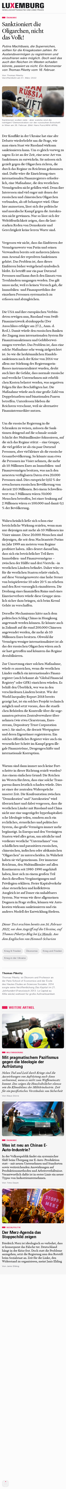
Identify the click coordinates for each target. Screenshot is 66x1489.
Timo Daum (13, 1183)
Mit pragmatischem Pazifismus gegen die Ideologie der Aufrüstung (30, 1062)
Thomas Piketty (15, 76)
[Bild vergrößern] (33, 101)
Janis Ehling (13, 1266)
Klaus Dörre (13, 1096)
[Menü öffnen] (62, 6)
